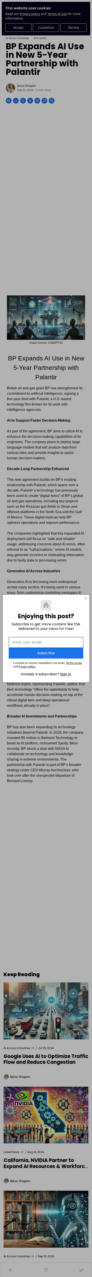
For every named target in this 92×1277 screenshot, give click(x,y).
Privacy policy (27, 666)
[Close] (86, 598)
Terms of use (74, 663)
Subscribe (46, 653)
